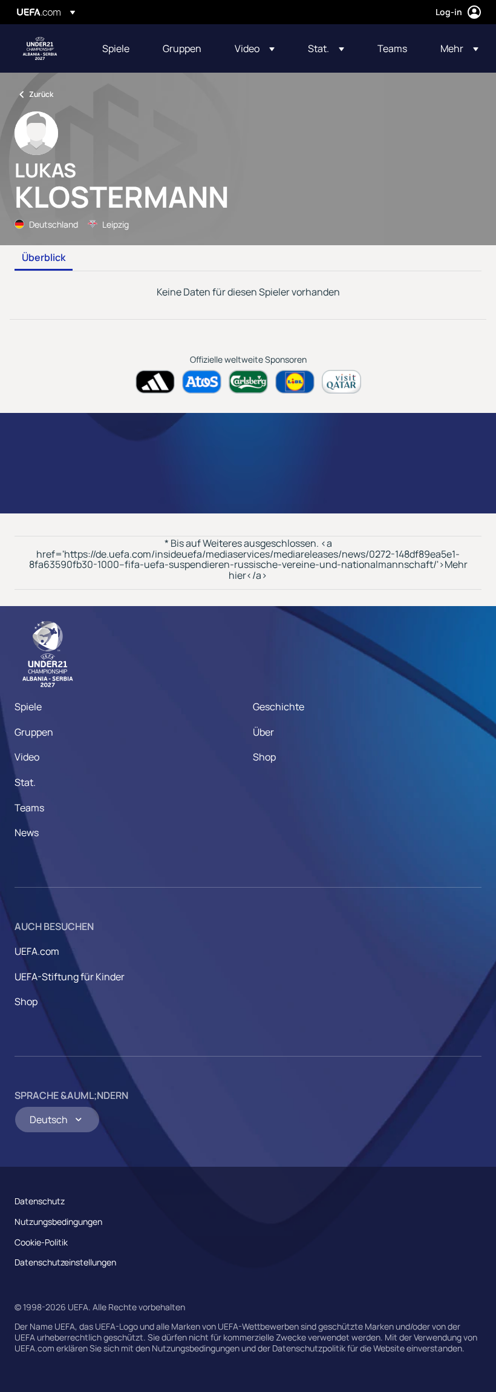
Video (27, 757)
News (27, 832)
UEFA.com (37, 951)
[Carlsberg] (248, 382)
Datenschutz (40, 1201)
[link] (115, 48)
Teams (29, 807)
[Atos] (201, 382)
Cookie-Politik (41, 1242)
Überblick (43, 257)
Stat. (25, 782)
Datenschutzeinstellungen (65, 1262)
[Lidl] (295, 382)
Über (263, 732)
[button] (254, 48)
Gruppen (34, 732)
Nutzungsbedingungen (58, 1221)
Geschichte (278, 706)
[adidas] (155, 382)
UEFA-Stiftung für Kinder (70, 976)
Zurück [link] (41, 94)
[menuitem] (117, 48)
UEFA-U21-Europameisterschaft (40, 48)
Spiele (28, 706)
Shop (264, 757)
